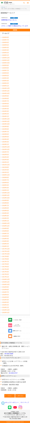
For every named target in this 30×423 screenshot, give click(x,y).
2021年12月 (6, 164)
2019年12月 (6, 192)
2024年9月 (5, 96)
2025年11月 (5, 60)
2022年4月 (5, 157)
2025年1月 (5, 85)
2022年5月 (5, 154)
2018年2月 (5, 243)
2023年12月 (6, 119)
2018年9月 (5, 228)
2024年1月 (5, 116)
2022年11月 (5, 149)
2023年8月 (5, 129)
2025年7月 (5, 70)
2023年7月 (5, 131)
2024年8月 (5, 98)
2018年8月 (5, 231)
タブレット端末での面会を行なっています (14, 26)
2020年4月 (5, 185)
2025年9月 (5, 65)
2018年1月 (5, 246)
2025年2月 (5, 83)
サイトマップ (25, 402)
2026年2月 (5, 52)
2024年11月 (5, 91)
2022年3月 (5, 159)
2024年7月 (5, 101)
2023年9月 (5, 126)
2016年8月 (5, 289)
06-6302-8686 (9, 353)
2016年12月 (6, 279)
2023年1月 (5, 144)
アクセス (10, 395)
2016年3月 (5, 302)
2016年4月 (5, 300)
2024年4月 (5, 108)
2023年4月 (5, 139)
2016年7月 (5, 292)
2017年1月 (5, 277)
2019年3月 (5, 215)
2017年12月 (6, 249)
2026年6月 (5, 42)
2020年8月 (5, 177)
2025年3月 (5, 80)
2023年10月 (6, 124)
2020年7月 (5, 180)
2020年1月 (5, 190)
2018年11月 (5, 226)
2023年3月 (5, 142)
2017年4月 (5, 269)
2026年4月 (5, 47)
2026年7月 (5, 40)
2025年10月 (6, 63)
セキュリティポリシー (12, 402)
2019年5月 (5, 210)
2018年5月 (5, 236)
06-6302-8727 (13, 373)
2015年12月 (6, 310)
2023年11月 (5, 121)
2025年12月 (6, 57)
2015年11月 (5, 312)
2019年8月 (5, 203)
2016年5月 (5, 297)
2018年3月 (5, 241)
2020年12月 (6, 175)
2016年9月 (5, 287)
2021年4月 (5, 170)
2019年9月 (5, 200)
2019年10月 (6, 198)
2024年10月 (6, 93)
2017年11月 (5, 251)
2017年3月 (5, 271)
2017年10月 (6, 254)
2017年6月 (5, 264)
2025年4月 (5, 78)
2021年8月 (5, 167)
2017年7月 (5, 261)
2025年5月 (5, 75)
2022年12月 (6, 147)
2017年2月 (5, 274)
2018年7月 (5, 233)
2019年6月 (5, 208)
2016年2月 (5, 305)
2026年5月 (5, 45)
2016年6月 (5, 294)
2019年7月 (5, 205)
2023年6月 (5, 134)
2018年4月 (5, 238)
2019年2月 (5, 218)
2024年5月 (5, 106)
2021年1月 (5, 172)
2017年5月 (5, 266)
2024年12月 (6, 88)
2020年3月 (5, 187)
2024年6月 (5, 103)
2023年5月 (5, 136)
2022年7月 (5, 152)
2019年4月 (5, 213)
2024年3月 (5, 111)
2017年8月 (5, 259)
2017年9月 (5, 256)
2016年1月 (5, 307)
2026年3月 (5, 50)
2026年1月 (5, 55)
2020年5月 (5, 182)
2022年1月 (5, 162)
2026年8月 (5, 37)
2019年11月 (5, 195)
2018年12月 (6, 223)
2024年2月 (5, 114)
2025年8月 (5, 68)
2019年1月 (5, 221)
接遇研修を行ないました (9, 20)
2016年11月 (5, 282)
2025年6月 (5, 73)
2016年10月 (6, 284)
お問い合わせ (20, 395)
